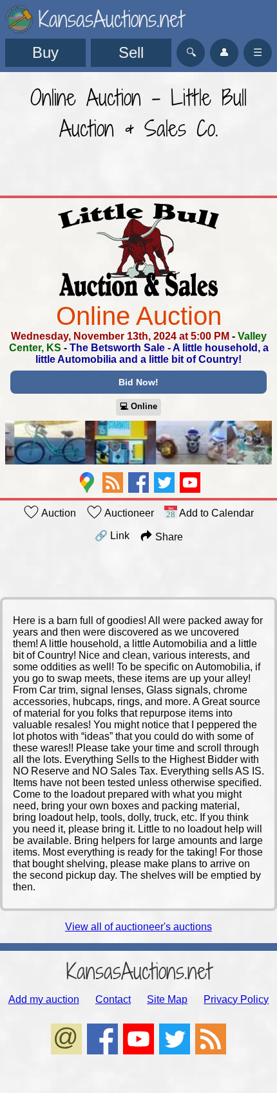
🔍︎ (191, 52)
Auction (57, 513)
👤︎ (224, 52)
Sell (131, 52)
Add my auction (43, 999)
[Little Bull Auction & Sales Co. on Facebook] (138, 482)
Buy (45, 52)
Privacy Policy (236, 999)
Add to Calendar (215, 513)
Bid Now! (138, 382)
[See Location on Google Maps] (87, 482)
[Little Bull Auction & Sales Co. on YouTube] (190, 482)
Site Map (167, 999)
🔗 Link (112, 535)
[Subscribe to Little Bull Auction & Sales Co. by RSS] (112, 482)
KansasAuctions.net (138, 971)
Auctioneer (128, 513)
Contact (113, 999)
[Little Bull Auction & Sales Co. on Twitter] (164, 482)
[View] (138, 444)
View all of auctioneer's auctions (138, 926)
